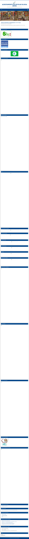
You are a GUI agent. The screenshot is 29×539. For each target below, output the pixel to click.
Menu (1, 9)
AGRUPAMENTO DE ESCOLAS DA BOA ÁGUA (14, 5)
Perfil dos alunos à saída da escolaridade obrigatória (8, 523)
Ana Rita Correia (9, 23)
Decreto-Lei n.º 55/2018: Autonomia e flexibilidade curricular (9, 521)
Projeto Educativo (4, 514)
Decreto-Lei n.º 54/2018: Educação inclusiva (7, 522)
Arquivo (2, 534)
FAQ (2, 516)
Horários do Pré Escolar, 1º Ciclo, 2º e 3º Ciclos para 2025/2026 (9, 510)
